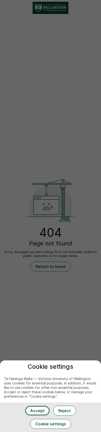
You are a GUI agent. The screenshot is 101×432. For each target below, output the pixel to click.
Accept (37, 410)
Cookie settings (50, 423)
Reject (64, 410)
